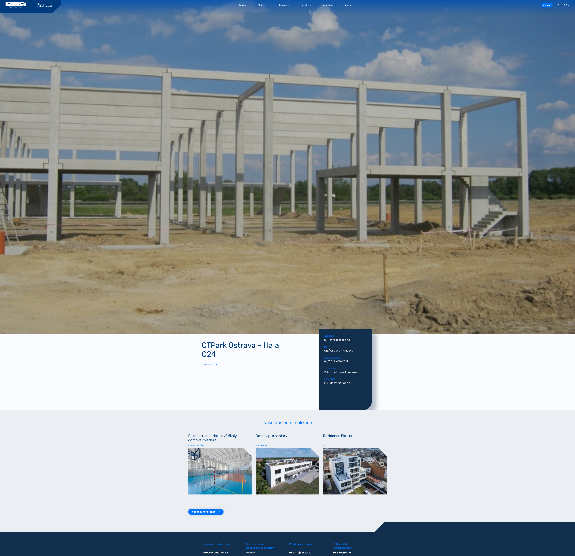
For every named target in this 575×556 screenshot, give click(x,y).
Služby (261, 5)
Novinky (305, 5)
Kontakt (349, 5)
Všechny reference (204, 511)
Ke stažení (328, 5)
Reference (284, 5)
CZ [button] (565, 5)
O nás (241, 5)
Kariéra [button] (546, 5)
